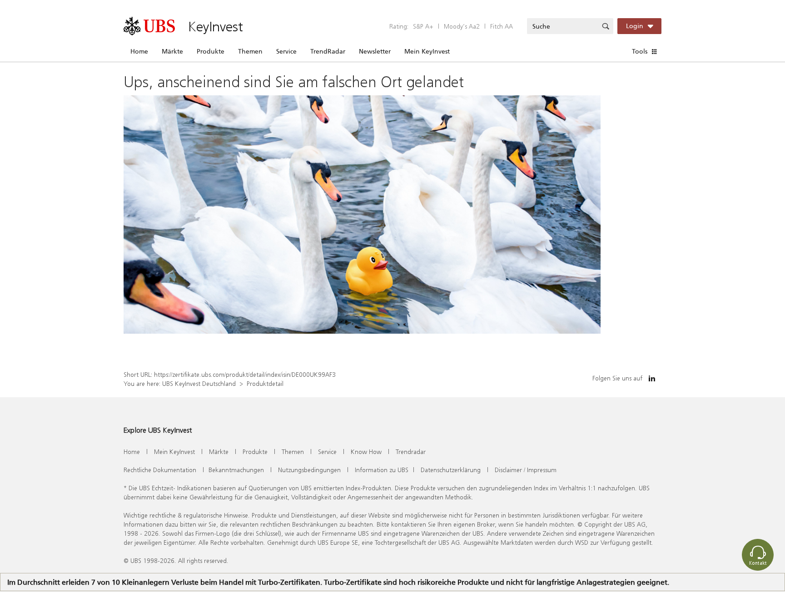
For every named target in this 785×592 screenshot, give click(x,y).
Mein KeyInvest (427, 51)
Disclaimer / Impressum (525, 469)
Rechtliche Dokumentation (160, 469)
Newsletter (375, 51)
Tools (639, 51)
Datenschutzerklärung (451, 469)
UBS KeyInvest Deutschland (199, 383)
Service (286, 51)
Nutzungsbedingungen (309, 469)
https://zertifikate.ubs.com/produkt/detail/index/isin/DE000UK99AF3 (245, 374)
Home (139, 51)
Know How (366, 451)
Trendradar (411, 451)
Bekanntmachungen (236, 469)
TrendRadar (327, 51)
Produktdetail (265, 383)
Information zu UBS (381, 469)
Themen (250, 51)
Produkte (210, 51)
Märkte (172, 51)
